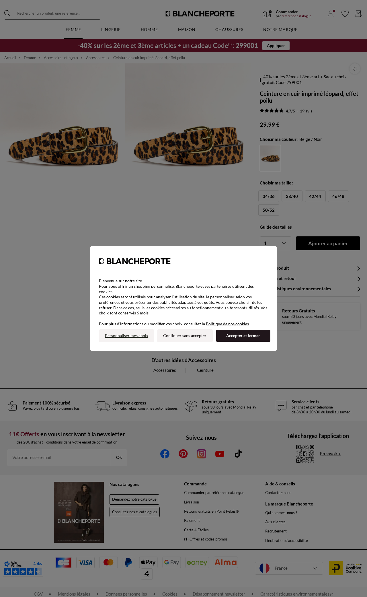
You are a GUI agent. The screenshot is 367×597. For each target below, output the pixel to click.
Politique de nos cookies (227, 323)
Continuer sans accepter (184, 335)
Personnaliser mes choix (126, 335)
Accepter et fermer (243, 335)
